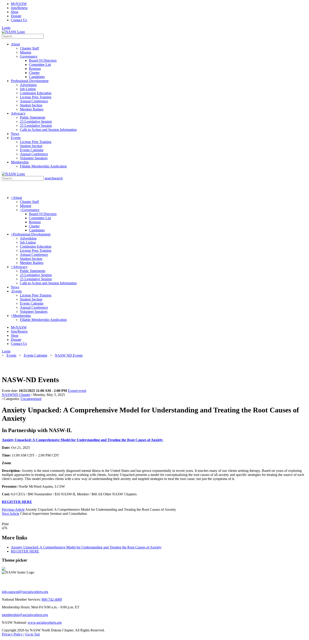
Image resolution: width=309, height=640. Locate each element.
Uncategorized (31, 399)
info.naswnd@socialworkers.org (25, 592)
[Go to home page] (13, 32)
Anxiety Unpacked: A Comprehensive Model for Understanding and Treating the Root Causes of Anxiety (83, 440)
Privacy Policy (13, 634)
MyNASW (19, 4)
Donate (16, 16)
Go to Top (32, 634)
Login (6, 28)
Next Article (10, 513)
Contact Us (19, 20)
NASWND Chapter (16, 395)
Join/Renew (19, 8)
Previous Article (13, 509)
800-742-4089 (52, 599)
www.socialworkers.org (45, 622)
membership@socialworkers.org (25, 615)
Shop (14, 12)
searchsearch (54, 178)
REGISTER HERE (17, 502)
